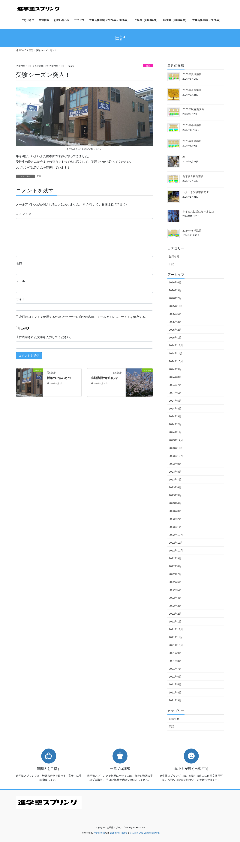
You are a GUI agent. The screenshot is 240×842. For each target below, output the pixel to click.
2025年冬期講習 (192, 125)
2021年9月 (175, 652)
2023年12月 (176, 440)
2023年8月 (175, 471)
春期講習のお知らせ (104, 378)
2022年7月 (175, 574)
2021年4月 (175, 692)
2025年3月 (175, 321)
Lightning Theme (118, 833)
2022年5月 (175, 589)
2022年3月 (175, 605)
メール (20, 281)
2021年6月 (175, 676)
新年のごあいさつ (59, 378)
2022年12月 (176, 534)
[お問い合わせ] (49, 802)
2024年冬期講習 (192, 230)
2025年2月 (175, 329)
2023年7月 (175, 479)
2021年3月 (175, 700)
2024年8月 (175, 377)
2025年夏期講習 (192, 141)
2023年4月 (175, 503)
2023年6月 (175, 487)
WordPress (99, 833)
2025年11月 (176, 306)
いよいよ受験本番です (195, 192)
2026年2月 (175, 298)
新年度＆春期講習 (192, 176)
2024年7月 (175, 384)
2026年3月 (175, 290)
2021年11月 (176, 637)
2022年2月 (175, 613)
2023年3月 (175, 511)
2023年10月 (176, 455)
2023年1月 (175, 526)
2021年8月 (175, 660)
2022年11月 (176, 542)
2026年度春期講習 (193, 109)
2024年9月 (175, 369)
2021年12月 (176, 629)
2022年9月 (175, 558)
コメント (24, 213)
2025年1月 (175, 337)
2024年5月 (175, 400)
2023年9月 (175, 463)
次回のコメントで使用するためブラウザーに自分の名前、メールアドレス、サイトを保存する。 (83, 316)
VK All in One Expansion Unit (144, 833)
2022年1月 (175, 621)
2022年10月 (176, 550)
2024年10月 (176, 361)
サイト (20, 299)
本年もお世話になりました (198, 211)
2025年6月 (175, 313)
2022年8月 (175, 566)
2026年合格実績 (192, 90)
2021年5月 (175, 684)
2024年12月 (176, 345)
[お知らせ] (29, 382)
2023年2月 (175, 518)
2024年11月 (176, 353)
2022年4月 (175, 597)
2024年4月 (175, 408)
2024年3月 (175, 416)
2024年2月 (175, 424)
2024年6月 (175, 392)
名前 (19, 263)
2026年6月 (175, 282)
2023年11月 (176, 448)
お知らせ (174, 256)
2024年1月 (175, 432)
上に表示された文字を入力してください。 (44, 337)
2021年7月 (175, 668)
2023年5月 (175, 495)
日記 (148, 65)
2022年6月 (175, 582)
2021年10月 (176, 645)
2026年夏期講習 (192, 74)
